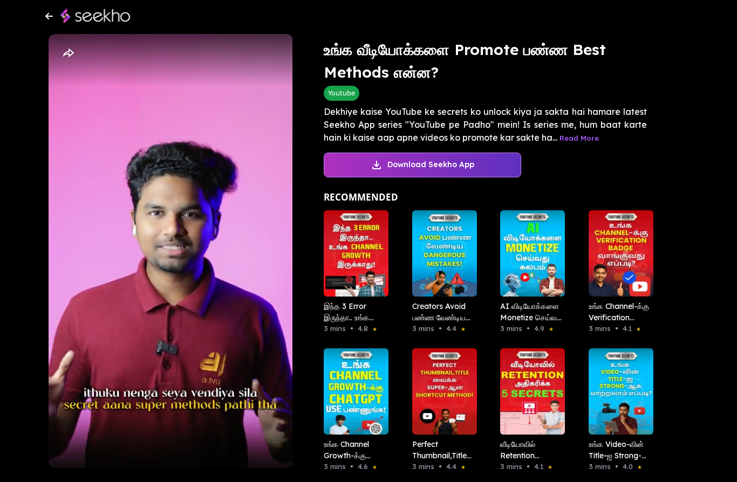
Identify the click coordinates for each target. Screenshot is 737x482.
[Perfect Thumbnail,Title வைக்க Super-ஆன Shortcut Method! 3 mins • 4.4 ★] (441, 391)
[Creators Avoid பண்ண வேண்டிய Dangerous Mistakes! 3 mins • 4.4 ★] (441, 253)
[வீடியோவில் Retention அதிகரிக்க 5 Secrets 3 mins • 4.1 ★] (529, 391)
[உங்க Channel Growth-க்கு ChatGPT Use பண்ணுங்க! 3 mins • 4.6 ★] (353, 391)
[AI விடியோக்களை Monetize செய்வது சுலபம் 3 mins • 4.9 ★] (529, 253)
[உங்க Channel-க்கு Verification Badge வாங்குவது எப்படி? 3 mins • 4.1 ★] (618, 253)
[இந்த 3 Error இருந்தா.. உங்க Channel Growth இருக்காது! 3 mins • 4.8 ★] (353, 253)
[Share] (68, 53)
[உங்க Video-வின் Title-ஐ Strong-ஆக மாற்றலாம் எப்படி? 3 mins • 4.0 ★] (618, 391)
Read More (579, 138)
